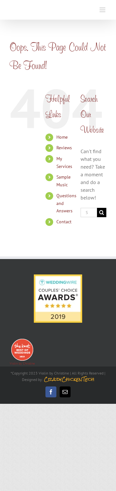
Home (62, 137)
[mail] (65, 391)
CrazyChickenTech (69, 379)
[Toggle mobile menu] (103, 9)
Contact (64, 222)
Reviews (64, 148)
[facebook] (50, 391)
